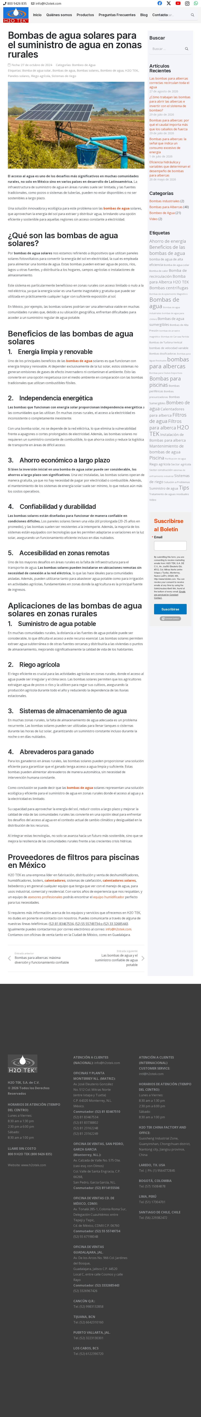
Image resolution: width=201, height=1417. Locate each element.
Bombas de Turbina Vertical (165, 342)
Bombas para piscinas (165, 381)
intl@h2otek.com (151, 1074)
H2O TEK (131, 70)
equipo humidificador (108, 897)
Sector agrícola (181, 464)
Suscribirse (170, 609)
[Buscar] (192, 15)
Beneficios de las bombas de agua (167, 250)
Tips (184, 487)
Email (158, 537)
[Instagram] (187, 3)
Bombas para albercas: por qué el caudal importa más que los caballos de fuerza (169, 124)
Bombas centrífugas (168, 287)
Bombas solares (88, 70)
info (108, 929)
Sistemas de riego (64, 76)
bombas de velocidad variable (168, 348)
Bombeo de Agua (83, 65)
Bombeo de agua (111, 70)
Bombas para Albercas (166, 207)
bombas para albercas (169, 362)
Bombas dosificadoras (162, 353)
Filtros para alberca (165, 424)
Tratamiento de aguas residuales (169, 494)
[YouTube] (178, 3)
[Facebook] (159, 3)
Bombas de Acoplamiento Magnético (168, 294)
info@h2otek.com (107, 1063)
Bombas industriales (164, 201)
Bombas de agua (63, 70)
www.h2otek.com (33, 1165)
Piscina (156, 458)
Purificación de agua (175, 458)
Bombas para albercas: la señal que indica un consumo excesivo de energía (167, 145)
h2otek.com (122, 929)
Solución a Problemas (177, 482)
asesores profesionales (45, 897)
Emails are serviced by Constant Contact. (169, 594)
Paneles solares (18, 76)
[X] (168, 3)
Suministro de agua (163, 488)
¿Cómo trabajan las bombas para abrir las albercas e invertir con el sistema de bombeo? (169, 103)
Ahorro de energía (167, 241)
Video (153, 219)
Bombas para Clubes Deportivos (165, 373)
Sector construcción (161, 470)
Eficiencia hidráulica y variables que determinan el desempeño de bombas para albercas (169, 168)
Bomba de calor (158, 271)
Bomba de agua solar (36, 70)
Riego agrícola (40, 76)
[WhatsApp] (196, 3)
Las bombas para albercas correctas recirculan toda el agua (169, 82)
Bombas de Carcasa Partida (175, 336)
